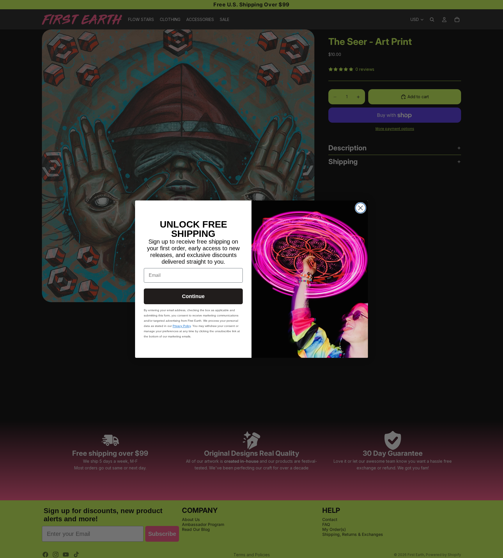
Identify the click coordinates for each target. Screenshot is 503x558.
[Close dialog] (360, 208)
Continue (193, 296)
